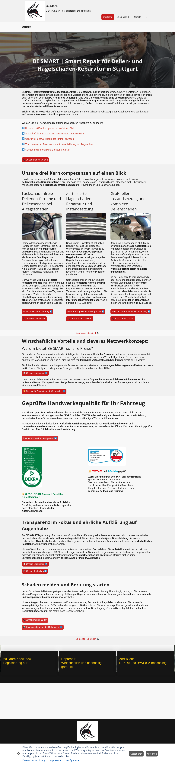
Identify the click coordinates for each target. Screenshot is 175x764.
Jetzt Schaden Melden (37, 160)
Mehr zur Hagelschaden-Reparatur (84, 311)
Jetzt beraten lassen (36, 319)
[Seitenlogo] (35, 11)
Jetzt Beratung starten (36, 620)
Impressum (56, 760)
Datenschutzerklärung (33, 760)
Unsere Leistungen (35, 373)
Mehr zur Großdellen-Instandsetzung (130, 311)
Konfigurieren (73, 760)
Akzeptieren (136, 753)
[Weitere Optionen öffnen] (146, 17)
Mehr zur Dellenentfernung (36, 311)
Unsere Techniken (35, 571)
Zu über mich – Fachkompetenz (38, 438)
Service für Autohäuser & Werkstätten (44, 391)
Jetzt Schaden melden (81, 319)
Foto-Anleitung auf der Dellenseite (43, 627)
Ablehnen (152, 753)
